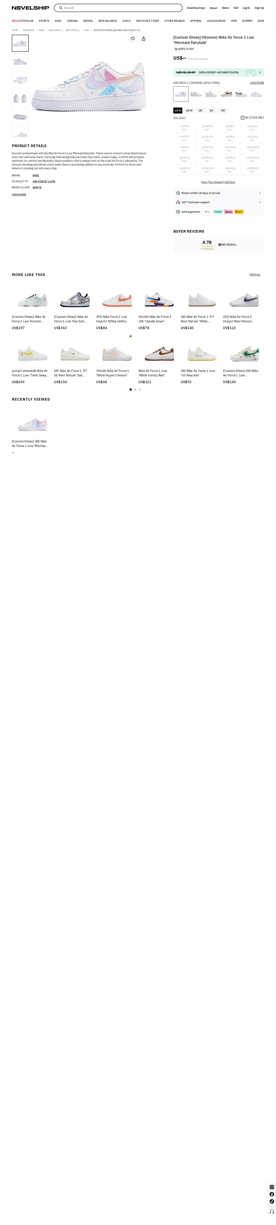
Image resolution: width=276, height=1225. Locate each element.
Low (86, 30)
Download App (196, 8)
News (225, 8)
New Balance (108, 21)
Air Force (55, 30)
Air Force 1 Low (44, 181)
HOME (15, 30)
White (37, 187)
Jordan (72, 21)
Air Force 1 (72, 30)
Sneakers (28, 30)
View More (19, 194)
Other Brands (174, 21)
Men (234, 21)
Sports (44, 21)
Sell (235, 8)
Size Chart (179, 117)
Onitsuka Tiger (147, 21)
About (213, 8)
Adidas (88, 21)
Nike (58, 21)
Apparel (196, 21)
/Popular (23, 21)
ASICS (126, 21)
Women (247, 21)
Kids (261, 21)
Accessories (216, 21)
